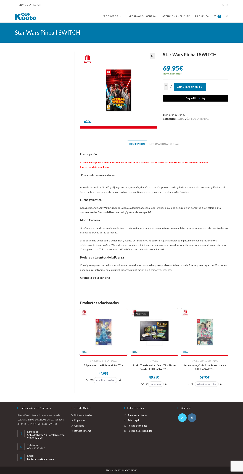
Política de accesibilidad (140, 430)
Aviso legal (133, 420)
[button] (152, 56)
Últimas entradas (83, 415)
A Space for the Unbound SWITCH (103, 365)
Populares (79, 420)
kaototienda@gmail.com (40, 458)
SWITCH (180, 118)
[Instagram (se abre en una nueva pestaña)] (226, 5)
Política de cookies (137, 425)
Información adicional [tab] (164, 144)
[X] (182, 417)
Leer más (156, 384)
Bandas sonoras (82, 430)
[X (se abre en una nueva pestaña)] (222, 5)
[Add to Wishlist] (166, 86)
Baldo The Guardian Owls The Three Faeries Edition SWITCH (154, 367)
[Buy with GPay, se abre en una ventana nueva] (195, 98)
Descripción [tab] (137, 144)
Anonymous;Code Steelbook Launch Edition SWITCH (204, 367)
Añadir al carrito (189, 87)
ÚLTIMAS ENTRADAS (197, 118)
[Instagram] (192, 417)
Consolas (79, 425)
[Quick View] (91, 380)
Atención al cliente (137, 415)
